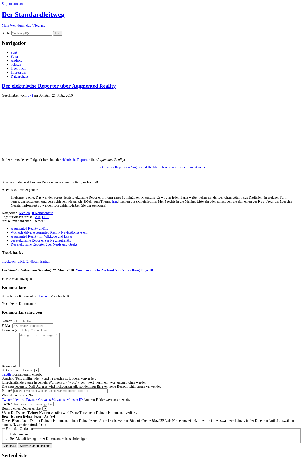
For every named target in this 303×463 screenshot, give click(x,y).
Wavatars (58, 400)
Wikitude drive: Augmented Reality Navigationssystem (49, 232)
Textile (6, 374)
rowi (29, 95)
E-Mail (7, 325)
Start (14, 52)
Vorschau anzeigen (19, 279)
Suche (6, 33)
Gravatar (44, 400)
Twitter (7, 400)
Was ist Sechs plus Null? (19, 395)
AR (37, 217)
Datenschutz (19, 76)
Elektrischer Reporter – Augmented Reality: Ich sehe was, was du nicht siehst (151, 167)
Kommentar (10, 366)
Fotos (14, 56)
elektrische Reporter (75, 160)
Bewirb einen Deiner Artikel (21, 408)
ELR (45, 217)
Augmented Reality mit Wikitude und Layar (41, 236)
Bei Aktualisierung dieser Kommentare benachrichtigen (48, 439)
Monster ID (75, 400)
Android (16, 60)
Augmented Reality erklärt (29, 228)
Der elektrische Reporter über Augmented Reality (59, 86)
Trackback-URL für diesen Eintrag (26, 261)
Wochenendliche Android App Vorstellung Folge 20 (114, 270)
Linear (43, 296)
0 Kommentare (42, 213)
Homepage (9, 330)
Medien (24, 213)
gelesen (16, 64)
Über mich (18, 68)
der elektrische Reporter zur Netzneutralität (41, 240)
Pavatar (31, 400)
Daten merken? (20, 434)
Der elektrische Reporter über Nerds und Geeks (44, 244)
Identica (18, 400)
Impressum (18, 72)
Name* (7, 321)
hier (114, 201)
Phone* (7, 390)
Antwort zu (10, 370)
